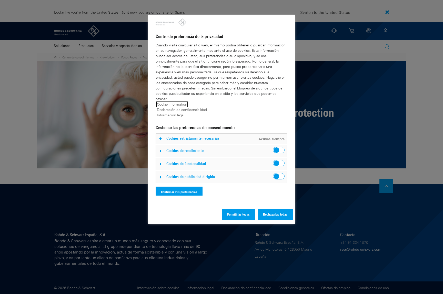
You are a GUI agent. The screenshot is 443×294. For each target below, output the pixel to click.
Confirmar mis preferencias (179, 192)
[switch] (279, 150)
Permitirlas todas (238, 214)
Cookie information (172, 104)
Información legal (170, 115)
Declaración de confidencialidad (182, 109)
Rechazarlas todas (275, 214)
